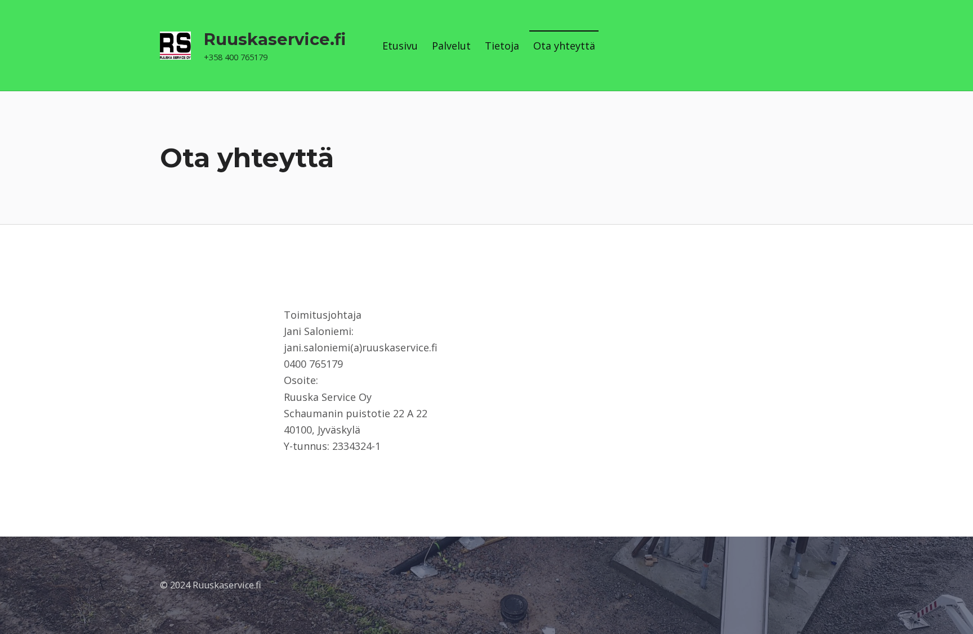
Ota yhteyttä (564, 45)
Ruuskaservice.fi (275, 39)
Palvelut (451, 45)
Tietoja (502, 45)
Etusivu (400, 45)
